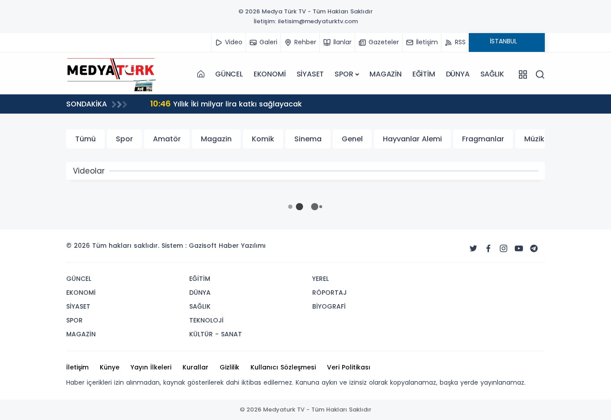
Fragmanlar (483, 139)
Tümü (85, 139)
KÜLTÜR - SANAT (215, 334)
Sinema (308, 139)
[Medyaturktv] (111, 74)
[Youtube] (518, 249)
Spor (124, 139)
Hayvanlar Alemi (412, 139)
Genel (352, 139)
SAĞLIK (492, 74)
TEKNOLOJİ (206, 320)
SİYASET (310, 74)
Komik (263, 139)
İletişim (77, 367)
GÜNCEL (229, 74)
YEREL (320, 278)
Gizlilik (229, 367)
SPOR (344, 74)
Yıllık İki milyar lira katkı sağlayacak (226, 103)
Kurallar (195, 367)
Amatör (167, 139)
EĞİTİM (423, 74)
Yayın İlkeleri (151, 367)
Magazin (216, 139)
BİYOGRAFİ (329, 306)
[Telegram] (534, 249)
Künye (109, 367)
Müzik (534, 139)
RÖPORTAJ (329, 292)
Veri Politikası (348, 367)
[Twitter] (473, 249)
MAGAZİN (385, 74)
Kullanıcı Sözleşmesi (283, 367)
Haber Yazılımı (242, 245)
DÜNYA (458, 74)
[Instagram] (503, 249)
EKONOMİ (270, 74)
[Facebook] (488, 249)
